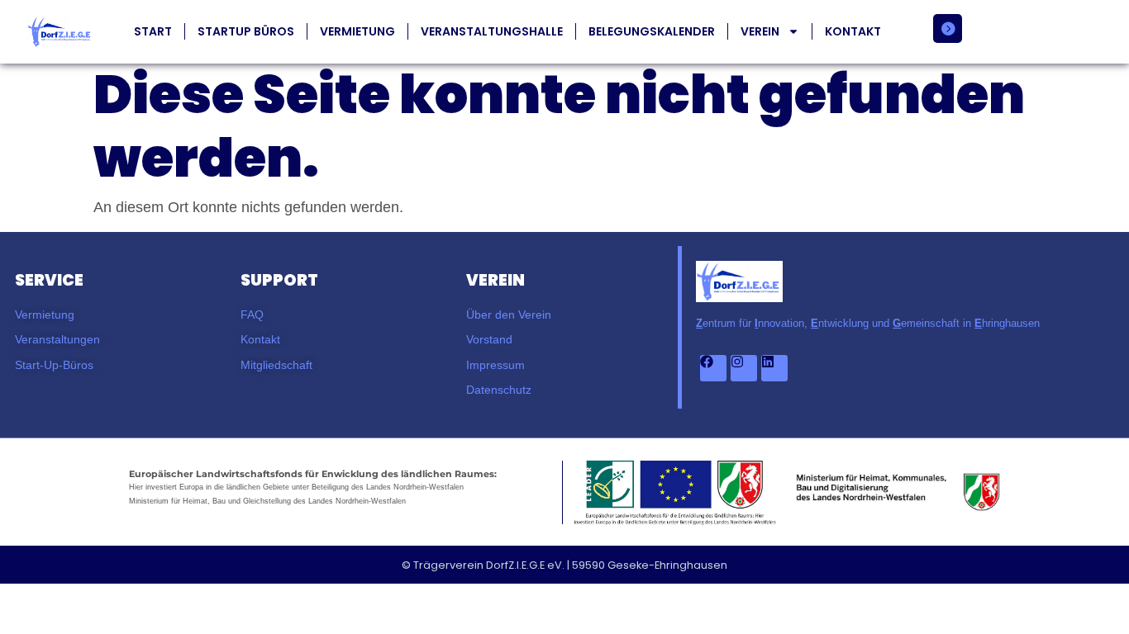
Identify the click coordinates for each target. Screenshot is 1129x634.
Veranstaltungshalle (492, 31)
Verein (760, 31)
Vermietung (357, 31)
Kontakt (853, 31)
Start (153, 31)
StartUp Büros (246, 31)
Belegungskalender (651, 31)
